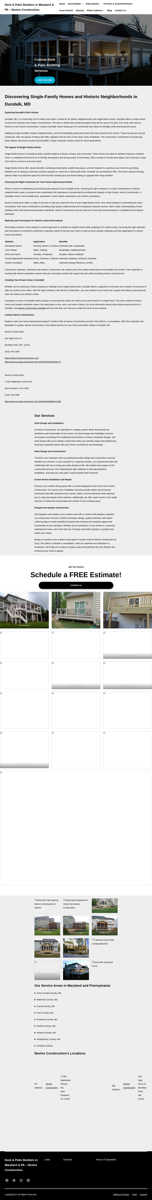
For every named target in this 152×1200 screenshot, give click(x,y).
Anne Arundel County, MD (49, 993)
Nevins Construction (52, 1086)
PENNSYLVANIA (45, 1046)
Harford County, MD (46, 1026)
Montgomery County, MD (48, 1039)
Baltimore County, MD (47, 999)
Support (143, 1194)
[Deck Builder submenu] (82, 4)
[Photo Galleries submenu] (103, 10)
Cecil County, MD (45, 1013)
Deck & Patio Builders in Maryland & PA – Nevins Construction (21, 1165)
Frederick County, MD (47, 1019)
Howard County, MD (46, 1033)
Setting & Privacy (121, 1194)
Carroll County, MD (46, 1006)
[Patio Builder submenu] (100, 4)
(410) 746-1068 (45, 80)
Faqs (134, 1194)
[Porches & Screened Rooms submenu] (133, 4)
